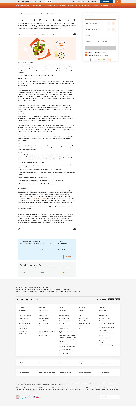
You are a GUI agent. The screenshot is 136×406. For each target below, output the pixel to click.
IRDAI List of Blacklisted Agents (107, 345)
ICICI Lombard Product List (65, 344)
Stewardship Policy (64, 328)
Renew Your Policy (43, 323)
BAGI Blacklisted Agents (105, 318)
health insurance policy (39, 198)
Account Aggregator (104, 330)
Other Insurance (96, 5)
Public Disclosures (83, 321)
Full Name (24, 272)
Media (80, 328)
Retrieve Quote (43, 315)
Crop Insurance (23, 328)
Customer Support (43, 310)
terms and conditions (100, 52)
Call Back (39, 1)
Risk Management (83, 318)
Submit (68, 257)
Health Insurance (48, 5)
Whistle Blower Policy (64, 353)
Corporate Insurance (83, 5)
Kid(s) (93, 29)
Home (19, 14)
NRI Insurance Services (25, 323)
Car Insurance (22, 313)
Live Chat (49, 1)
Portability (41, 326)
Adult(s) (93, 23)
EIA (40, 328)
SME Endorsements (44, 335)
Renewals (105, 5)
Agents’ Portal (102, 310)
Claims (112, 5)
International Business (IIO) (106, 333)
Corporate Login (103, 313)
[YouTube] (32, 299)
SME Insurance (71, 5)
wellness (34, 14)
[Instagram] (22, 299)
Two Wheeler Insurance (25, 315)
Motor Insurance (37, 5)
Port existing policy (100, 59)
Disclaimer (61, 323)
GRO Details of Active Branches (67, 346)
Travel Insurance (60, 5)
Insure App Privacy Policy (65, 313)
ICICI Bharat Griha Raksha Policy (27, 334)
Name (23, 250)
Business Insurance (24, 326)
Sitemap (101, 335)
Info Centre (81, 1)
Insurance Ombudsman (65, 326)
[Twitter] (27, 299)
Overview (81, 310)
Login (117, 1)
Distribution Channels (104, 321)
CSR (80, 315)
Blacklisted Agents (103, 315)
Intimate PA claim (43, 321)
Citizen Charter (43, 313)
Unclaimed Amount (44, 318)
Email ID (42, 272)
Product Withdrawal (64, 315)
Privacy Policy (62, 310)
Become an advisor (106, 1)
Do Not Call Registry (64, 318)
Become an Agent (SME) (105, 338)
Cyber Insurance (23, 331)
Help (73, 1)
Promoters (81, 313)
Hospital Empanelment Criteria (106, 327)
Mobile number (44, 250)
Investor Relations (92, 1)
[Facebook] (17, 299)
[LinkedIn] (37, 299)
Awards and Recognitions (85, 323)
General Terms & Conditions (66, 321)
